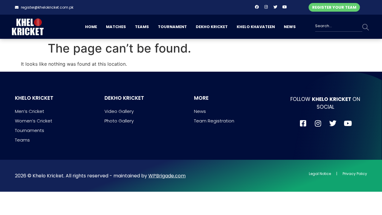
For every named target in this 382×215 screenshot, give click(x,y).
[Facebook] (257, 7)
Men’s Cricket (29, 111)
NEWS (290, 27)
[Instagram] (266, 7)
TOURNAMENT (172, 27)
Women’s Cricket (33, 121)
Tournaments (29, 130)
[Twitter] (275, 7)
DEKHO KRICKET (212, 27)
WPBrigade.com (167, 175)
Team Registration (214, 121)
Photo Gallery (119, 121)
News (200, 111)
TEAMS (142, 27)
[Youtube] (284, 7)
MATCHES (116, 27)
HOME (91, 27)
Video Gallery (119, 111)
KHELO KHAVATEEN (256, 27)
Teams (22, 140)
